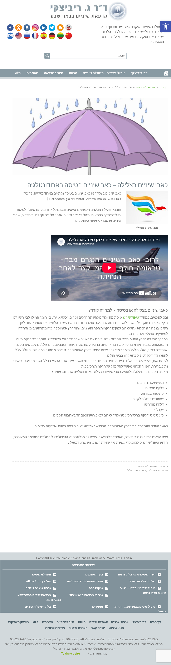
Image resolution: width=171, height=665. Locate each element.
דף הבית (155, 622)
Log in (128, 558)
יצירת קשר (98, 627)
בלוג (35, 622)
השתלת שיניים (41, 574)
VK (26, 27)
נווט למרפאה (12, 63)
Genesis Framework (92, 558)
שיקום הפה (96, 588)
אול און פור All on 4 (38, 581)
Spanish (43, 35)
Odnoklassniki (18, 27)
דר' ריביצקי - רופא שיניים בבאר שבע (89, 11)
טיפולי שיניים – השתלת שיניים (108, 622)
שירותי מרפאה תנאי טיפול (86, 595)
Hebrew (10, 35)
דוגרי (91, 653)
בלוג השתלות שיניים (148, 466)
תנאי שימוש (116, 627)
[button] (165, 26)
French (35, 35)
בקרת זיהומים (94, 574)
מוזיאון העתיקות (18, 622)
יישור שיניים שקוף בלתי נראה (136, 574)
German (51, 35)
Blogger (58, 27)
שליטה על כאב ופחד (142, 581)
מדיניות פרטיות (55, 627)
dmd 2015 (68, 558)
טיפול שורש (131, 317)
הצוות (82, 622)
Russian (27, 35)
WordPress (114, 558)
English (18, 35)
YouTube (66, 27)
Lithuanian (59, 35)
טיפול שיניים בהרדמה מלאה (85, 581)
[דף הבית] (166, 73)
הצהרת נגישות (78, 627)
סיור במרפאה (65, 622)
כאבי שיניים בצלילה (136, 470)
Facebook (10, 27)
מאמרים (97, 606)
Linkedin (42, 27)
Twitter (50, 27)
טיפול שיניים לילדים (38, 588)
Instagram (34, 27)
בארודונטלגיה (154, 470)
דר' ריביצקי (139, 622)
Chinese (67, 35)
